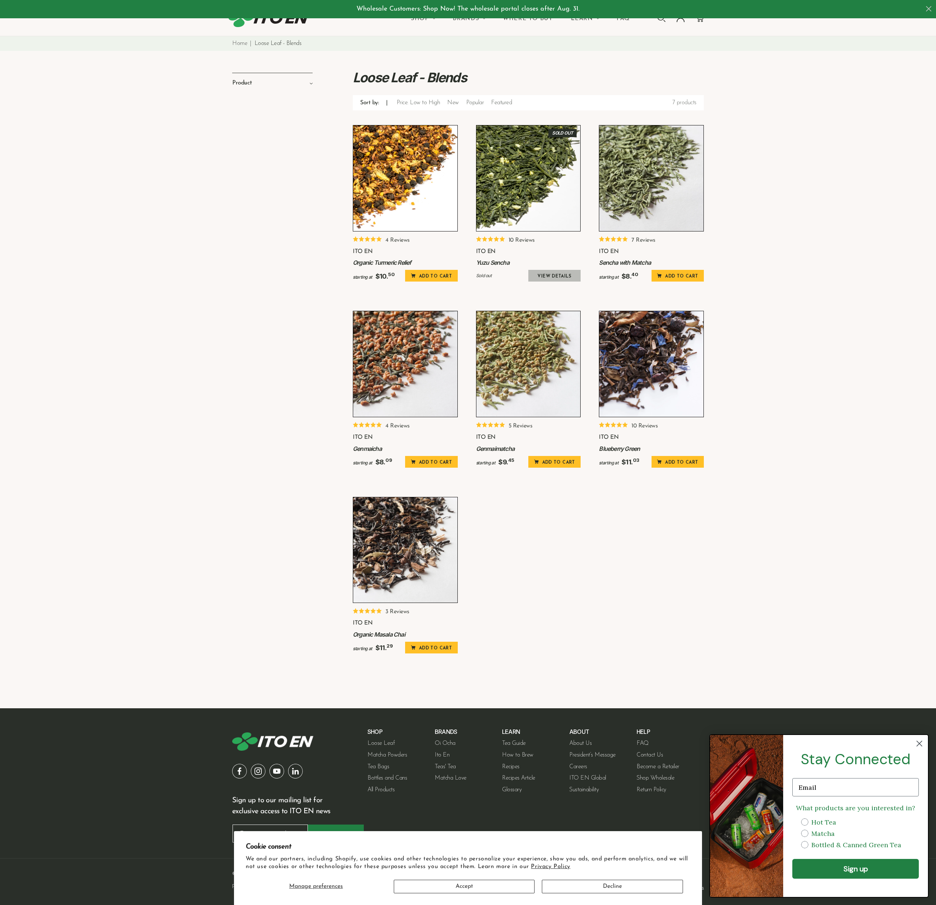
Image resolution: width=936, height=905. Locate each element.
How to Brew (517, 755)
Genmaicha (367, 448)
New (453, 103)
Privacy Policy (550, 867)
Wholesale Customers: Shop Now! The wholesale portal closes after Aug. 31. (468, 9)
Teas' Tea (445, 767)
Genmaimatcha (495, 448)
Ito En (442, 755)
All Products (381, 790)
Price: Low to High (418, 103)
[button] (422, 18)
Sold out (562, 133)
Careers (578, 767)
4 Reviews (397, 240)
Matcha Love (451, 778)
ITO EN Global (587, 778)
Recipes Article (518, 778)
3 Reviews (397, 612)
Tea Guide (514, 743)
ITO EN (362, 251)
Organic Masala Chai (379, 634)
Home (239, 43)
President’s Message (592, 755)
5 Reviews (521, 426)
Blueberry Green (619, 448)
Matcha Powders (387, 755)
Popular (475, 103)
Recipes (511, 767)
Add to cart (435, 276)
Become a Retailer (658, 767)
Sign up (855, 869)
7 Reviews (643, 240)
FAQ (643, 743)
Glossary (511, 790)
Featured (501, 103)
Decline (612, 886)
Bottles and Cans (387, 778)
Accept (464, 886)
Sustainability (584, 790)
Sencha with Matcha (625, 262)
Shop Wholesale (655, 778)
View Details (554, 276)
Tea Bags (378, 767)
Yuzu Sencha (492, 262)
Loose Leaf (381, 743)
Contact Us (650, 755)
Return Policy (651, 790)
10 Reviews (522, 240)
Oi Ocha (445, 743)
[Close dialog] (929, 9)
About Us (580, 743)
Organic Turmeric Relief (382, 262)
